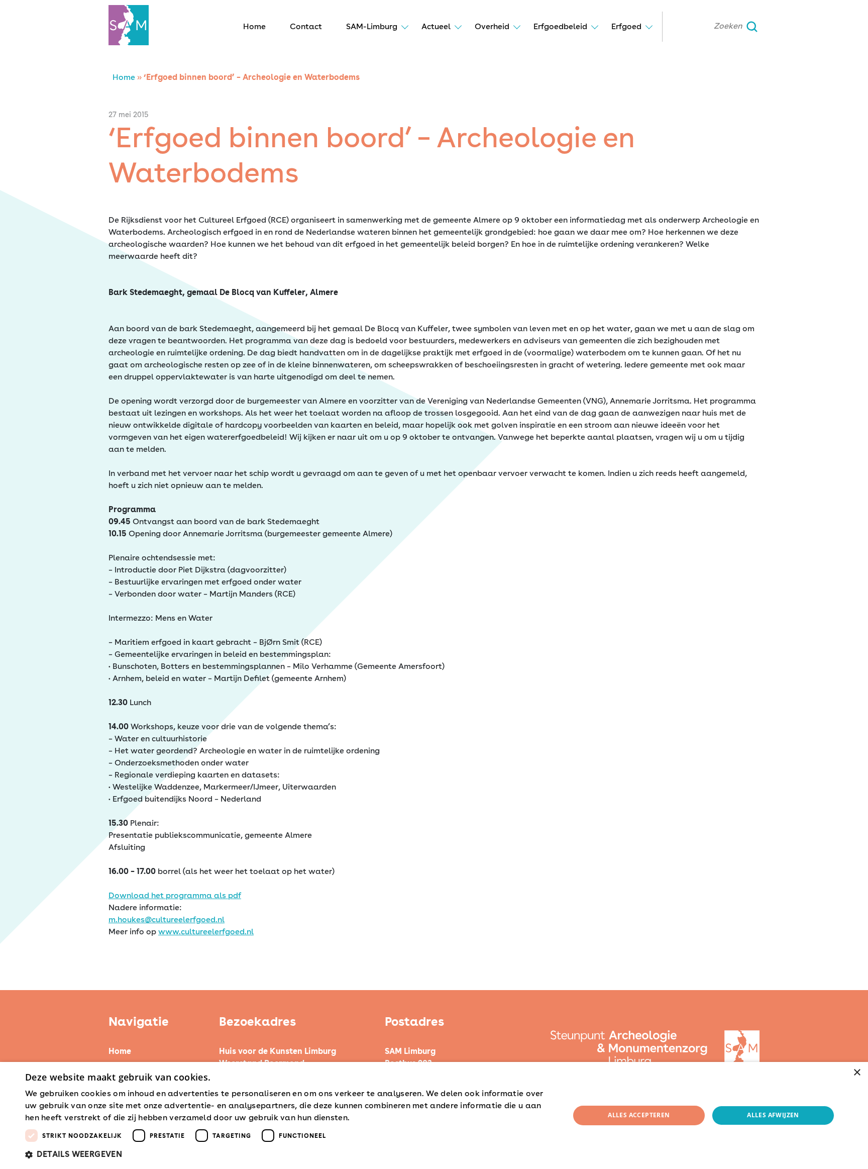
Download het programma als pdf (174, 895)
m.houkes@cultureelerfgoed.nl (166, 919)
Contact (306, 26)
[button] (289, 1154)
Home (254, 26)
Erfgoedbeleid (560, 26)
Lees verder (369, 1118)
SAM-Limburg (371, 26)
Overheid (492, 26)
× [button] (856, 1073)
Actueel (436, 26)
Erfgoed (626, 26)
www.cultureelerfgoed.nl (206, 931)
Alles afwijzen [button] (773, 1115)
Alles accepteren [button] (639, 1115)
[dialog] (434, 1115)
